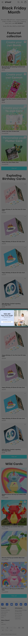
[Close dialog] (27, 311)
